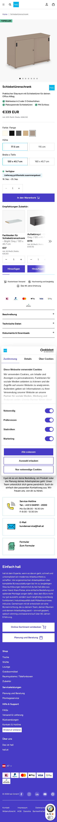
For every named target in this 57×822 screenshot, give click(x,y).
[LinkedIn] (37, 794)
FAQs (5, 710)
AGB (19, 811)
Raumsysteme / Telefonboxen (17, 676)
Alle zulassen (28, 452)
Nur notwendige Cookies (28, 469)
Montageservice (10, 698)
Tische (5, 657)
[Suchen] (10, 4)
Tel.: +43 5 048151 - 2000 (33, 505)
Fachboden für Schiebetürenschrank (13, 240)
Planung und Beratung (13, 693)
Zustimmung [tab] (10, 359)
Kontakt (5, 808)
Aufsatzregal (37, 236)
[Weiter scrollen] (50, 241)
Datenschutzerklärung (45, 808)
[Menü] (3, 4)
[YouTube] (45, 794)
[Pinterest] (52, 794)
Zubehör (6, 681)
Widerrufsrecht (9, 811)
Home (4, 14)
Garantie (27, 811)
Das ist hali (8, 745)
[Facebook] (21, 794)
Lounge (6, 666)
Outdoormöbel (10, 671)
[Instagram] (29, 794)
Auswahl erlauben (28, 460)
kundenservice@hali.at (32, 526)
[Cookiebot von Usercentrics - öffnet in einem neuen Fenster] (41, 350)
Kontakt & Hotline (11, 724)
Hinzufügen (14, 268)
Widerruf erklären (12, 729)
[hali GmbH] (16, 4)
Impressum (22, 808)
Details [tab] (28, 359)
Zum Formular (27, 545)
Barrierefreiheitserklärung (44, 811)
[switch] (49, 420)
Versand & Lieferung (12, 715)
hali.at (5, 749)
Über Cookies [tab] (46, 359)
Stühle (5, 662)
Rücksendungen (10, 719)
